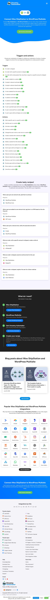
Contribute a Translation (8, 571)
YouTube (7, 579)
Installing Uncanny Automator (32, 544)
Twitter (5, 579)
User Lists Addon (29, 554)
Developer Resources (7, 566)
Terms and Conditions (11, 594)
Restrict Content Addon (31, 551)
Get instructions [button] (11, 345)
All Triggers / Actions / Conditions (33, 542)
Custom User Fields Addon (32, 549)
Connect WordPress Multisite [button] (15, 320)
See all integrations (25, 469)
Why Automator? (29, 564)
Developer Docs (6, 564)
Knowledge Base (6, 562)
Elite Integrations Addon (31, 556)
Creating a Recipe (30, 547)
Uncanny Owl (13, 586)
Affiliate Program (29, 566)
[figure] (3, 69)
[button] (47, 3)
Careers (27, 569)
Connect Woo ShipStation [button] (14, 310)
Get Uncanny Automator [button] (13, 331)
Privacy (4, 594)
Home (27, 562)
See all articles (25, 398)
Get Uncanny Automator (25, 31)
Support (4, 573)
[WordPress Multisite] (28, 12)
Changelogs (5, 569)
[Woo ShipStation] (22, 12)
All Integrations (29, 540)
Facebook (3, 579)
